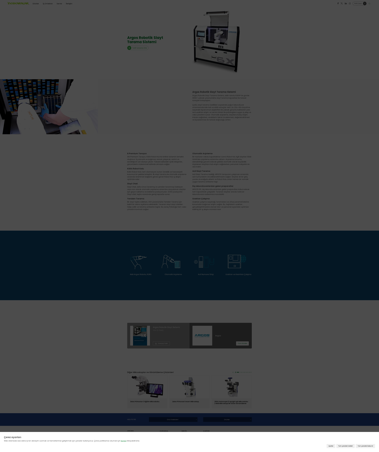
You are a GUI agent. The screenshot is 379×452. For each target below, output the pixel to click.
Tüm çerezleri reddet (345, 446)
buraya (123, 441)
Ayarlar (331, 446)
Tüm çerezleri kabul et (365, 446)
